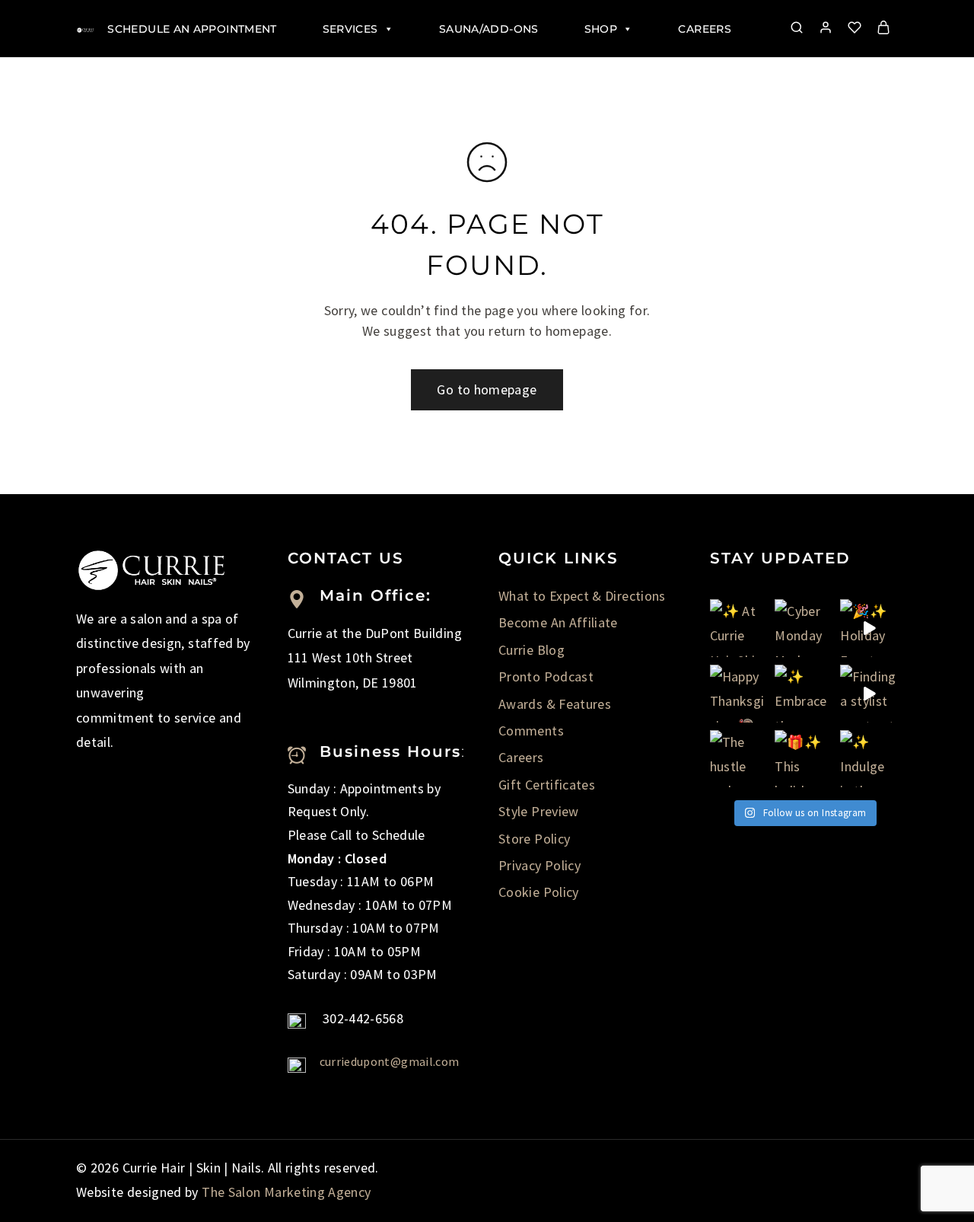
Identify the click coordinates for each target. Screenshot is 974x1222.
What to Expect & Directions (582, 596)
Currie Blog (531, 650)
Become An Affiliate (558, 622)
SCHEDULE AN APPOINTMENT (191, 29)
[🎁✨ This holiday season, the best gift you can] (803, 759)
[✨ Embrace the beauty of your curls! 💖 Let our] (803, 694)
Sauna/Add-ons (489, 29)
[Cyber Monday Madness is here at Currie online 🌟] (803, 628)
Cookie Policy (538, 892)
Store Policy (534, 838)
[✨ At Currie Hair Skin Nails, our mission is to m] (739, 628)
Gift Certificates (546, 784)
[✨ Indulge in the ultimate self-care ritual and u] (869, 759)
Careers (704, 29)
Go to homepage (486, 389)
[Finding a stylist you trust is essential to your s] (869, 694)
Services (350, 29)
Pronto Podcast (546, 676)
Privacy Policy (539, 865)
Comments (531, 730)
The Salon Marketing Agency (286, 1192)
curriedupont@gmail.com (390, 1061)
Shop (600, 29)
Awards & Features (554, 704)
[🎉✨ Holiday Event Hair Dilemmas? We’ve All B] (869, 628)
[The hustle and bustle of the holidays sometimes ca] (739, 759)
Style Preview (538, 811)
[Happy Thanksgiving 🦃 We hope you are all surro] (739, 694)
